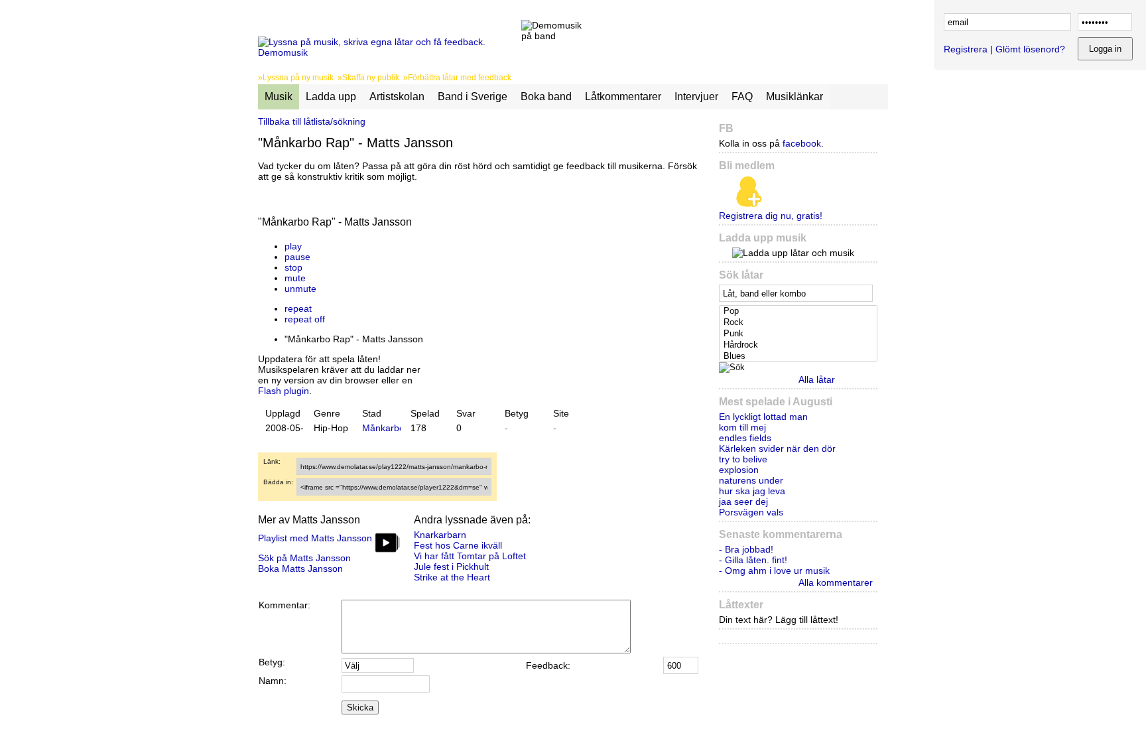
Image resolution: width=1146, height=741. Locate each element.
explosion (739, 469)
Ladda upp (331, 96)
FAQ (742, 96)
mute (295, 278)
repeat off (305, 319)
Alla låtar (816, 379)
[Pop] (799, 311)
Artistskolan (396, 96)
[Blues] (799, 356)
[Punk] (799, 334)
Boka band (546, 96)
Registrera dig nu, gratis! (770, 215)
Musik (278, 96)
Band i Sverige (472, 96)
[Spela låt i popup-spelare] (438, 235)
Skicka (360, 707)
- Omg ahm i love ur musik (774, 570)
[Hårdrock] (799, 345)
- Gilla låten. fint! (753, 560)
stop (293, 267)
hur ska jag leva (752, 491)
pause (297, 256)
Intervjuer (696, 96)
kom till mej (742, 427)
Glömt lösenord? (1030, 49)
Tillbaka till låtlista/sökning (311, 121)
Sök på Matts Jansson (304, 558)
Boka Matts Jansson (300, 568)
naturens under (751, 480)
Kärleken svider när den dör (777, 448)
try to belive (743, 459)
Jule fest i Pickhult (451, 566)
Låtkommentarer (623, 96)
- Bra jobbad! (746, 549)
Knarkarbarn (440, 534)
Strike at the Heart (452, 577)
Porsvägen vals (751, 512)
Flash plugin (283, 390)
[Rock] (799, 322)
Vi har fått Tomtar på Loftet (470, 556)
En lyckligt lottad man (763, 416)
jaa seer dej (743, 501)
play (293, 246)
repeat (298, 308)
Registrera (965, 49)
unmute (300, 288)
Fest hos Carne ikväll (458, 545)
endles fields (745, 438)
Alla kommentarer (835, 582)
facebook (802, 143)
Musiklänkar (794, 96)
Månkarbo (383, 428)
